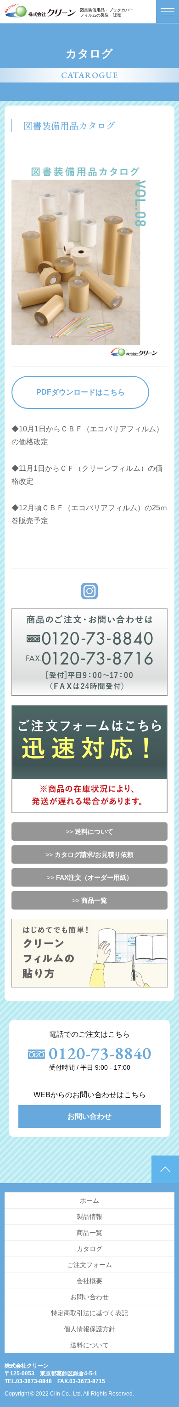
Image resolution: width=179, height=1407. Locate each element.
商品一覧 (94, 900)
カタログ (89, 1248)
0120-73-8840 (100, 1053)
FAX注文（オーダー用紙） (94, 877)
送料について (94, 831)
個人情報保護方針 (89, 1329)
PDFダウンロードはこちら (80, 392)
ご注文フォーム (89, 1264)
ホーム (89, 1200)
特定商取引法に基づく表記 (89, 1313)
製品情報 (89, 1216)
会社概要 (89, 1280)
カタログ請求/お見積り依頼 (94, 854)
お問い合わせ (89, 1116)
